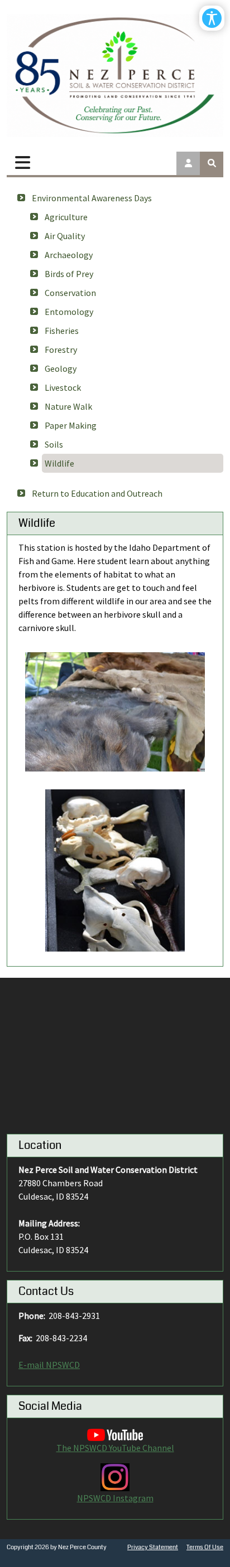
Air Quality (65, 235)
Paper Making (71, 425)
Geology (60, 368)
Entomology (69, 311)
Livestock (63, 387)
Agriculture (66, 216)
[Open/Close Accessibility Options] (212, 18)
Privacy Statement (152, 1547)
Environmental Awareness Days (92, 197)
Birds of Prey (69, 273)
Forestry (61, 349)
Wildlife (59, 463)
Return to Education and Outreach (97, 493)
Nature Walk (68, 406)
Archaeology (69, 254)
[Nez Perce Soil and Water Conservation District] (115, 75)
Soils (54, 444)
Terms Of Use (204, 1547)
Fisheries (62, 330)
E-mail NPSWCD (49, 1364)
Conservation (70, 292)
